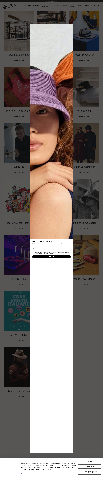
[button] (71, 25)
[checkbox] (33, 253)
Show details (24, 473)
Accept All (89, 461)
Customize (89, 466)
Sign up (51, 256)
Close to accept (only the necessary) (90, 471)
